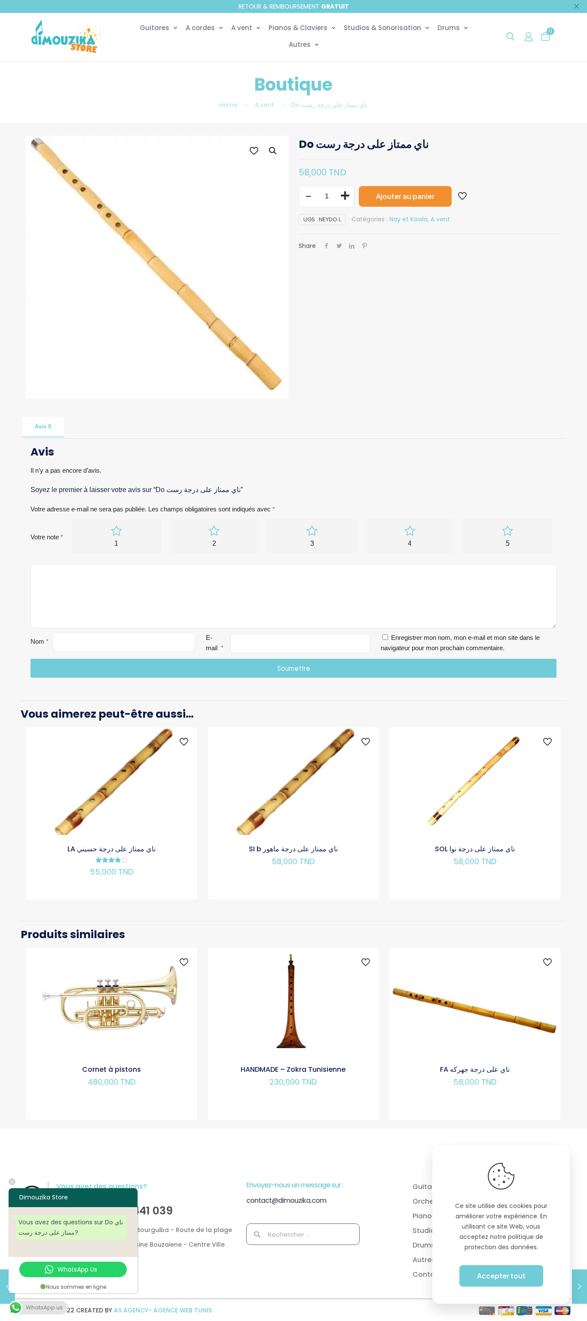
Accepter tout (501, 1275)
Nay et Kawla (408, 219)
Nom (40, 641)
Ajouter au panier (405, 196)
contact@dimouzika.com (286, 1200)
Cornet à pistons (111, 1069)
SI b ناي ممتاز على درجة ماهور (293, 849)
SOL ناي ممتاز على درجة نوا (475, 849)
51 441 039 (146, 1210)
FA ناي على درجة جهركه (475, 1069)
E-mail (214, 642)
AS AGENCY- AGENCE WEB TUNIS (163, 1310)
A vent (264, 105)
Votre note (47, 537)
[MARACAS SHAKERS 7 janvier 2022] (7, 1286)
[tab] (43, 427)
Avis (43, 426)
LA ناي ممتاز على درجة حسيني (111, 849)
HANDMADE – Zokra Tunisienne (293, 1069)
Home (229, 105)
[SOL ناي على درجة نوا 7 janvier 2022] (579, 1286)
